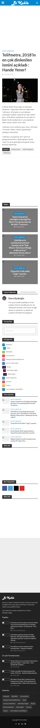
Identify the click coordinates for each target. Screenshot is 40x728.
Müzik (33, 704)
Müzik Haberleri (8, 51)
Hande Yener (15, 149)
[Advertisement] (20, 28)
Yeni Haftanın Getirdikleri (18, 711)
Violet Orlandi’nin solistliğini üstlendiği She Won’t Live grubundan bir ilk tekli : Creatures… (20, 220)
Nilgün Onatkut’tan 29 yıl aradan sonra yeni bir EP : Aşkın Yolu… (23, 440)
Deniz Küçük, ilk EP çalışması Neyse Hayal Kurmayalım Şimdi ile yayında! (23, 432)
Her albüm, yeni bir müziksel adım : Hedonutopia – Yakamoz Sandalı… (22, 647)
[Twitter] (10, 488)
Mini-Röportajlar (23, 704)
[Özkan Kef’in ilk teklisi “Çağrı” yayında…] (5, 423)
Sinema (28, 707)
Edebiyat (6, 696)
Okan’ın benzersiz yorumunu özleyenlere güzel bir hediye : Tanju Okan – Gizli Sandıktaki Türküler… (24, 663)
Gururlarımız (24, 696)
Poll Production (28, 149)
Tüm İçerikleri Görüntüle (28, 292)
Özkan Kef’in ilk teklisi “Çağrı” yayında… (20, 272)
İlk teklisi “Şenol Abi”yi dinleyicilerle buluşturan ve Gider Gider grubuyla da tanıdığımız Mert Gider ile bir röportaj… (24, 681)
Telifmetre (6, 153)
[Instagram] (16, 488)
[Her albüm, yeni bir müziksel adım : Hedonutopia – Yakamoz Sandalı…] (5, 648)
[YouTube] (22, 488)
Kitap (24, 700)
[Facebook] (4, 488)
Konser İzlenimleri (9, 704)
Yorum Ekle (15, 667)
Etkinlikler (15, 696)
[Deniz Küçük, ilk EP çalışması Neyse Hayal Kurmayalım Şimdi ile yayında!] (5, 431)
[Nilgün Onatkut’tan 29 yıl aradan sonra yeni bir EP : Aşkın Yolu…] (5, 439)
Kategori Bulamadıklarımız (11, 700)
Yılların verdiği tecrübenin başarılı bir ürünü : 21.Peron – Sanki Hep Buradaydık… (24, 672)
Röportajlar (20, 707)
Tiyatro (5, 711)
